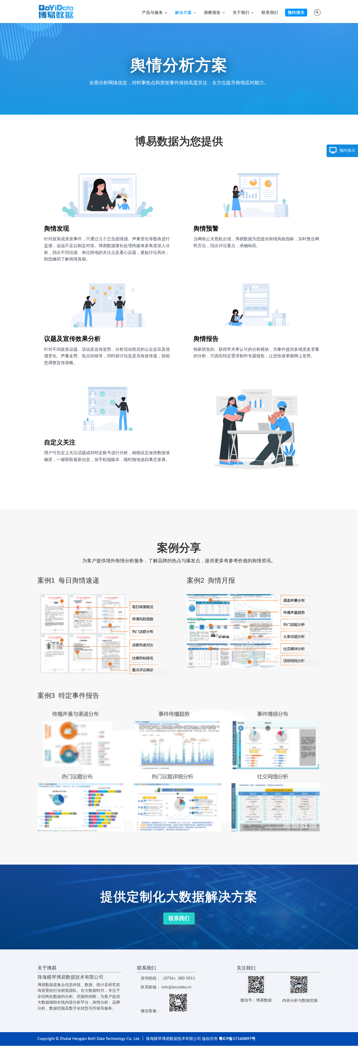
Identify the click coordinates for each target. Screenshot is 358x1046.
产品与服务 (152, 13)
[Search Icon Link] (317, 12)
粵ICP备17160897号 (237, 1039)
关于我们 (241, 13)
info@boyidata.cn (176, 987)
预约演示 (296, 12)
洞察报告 (212, 13)
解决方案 (183, 13)
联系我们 (270, 13)
